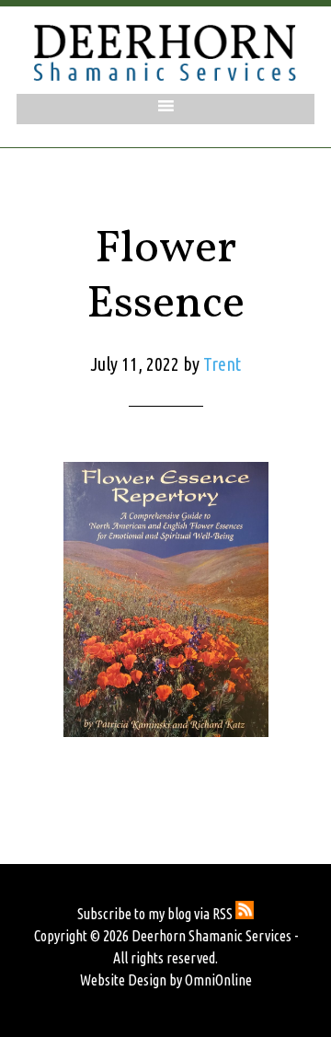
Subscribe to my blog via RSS (156, 913)
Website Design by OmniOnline (166, 980)
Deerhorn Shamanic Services (165, 52)
